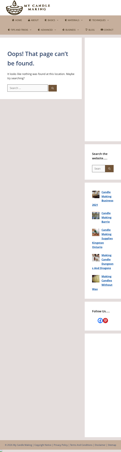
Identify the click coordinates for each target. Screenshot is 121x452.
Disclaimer (100, 444)
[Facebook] (100, 320)
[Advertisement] (103, 89)
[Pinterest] (105, 320)
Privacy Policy (61, 444)
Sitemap (112, 444)
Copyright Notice (42, 444)
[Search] (52, 88)
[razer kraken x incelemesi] (60, 451)
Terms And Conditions (81, 444)
